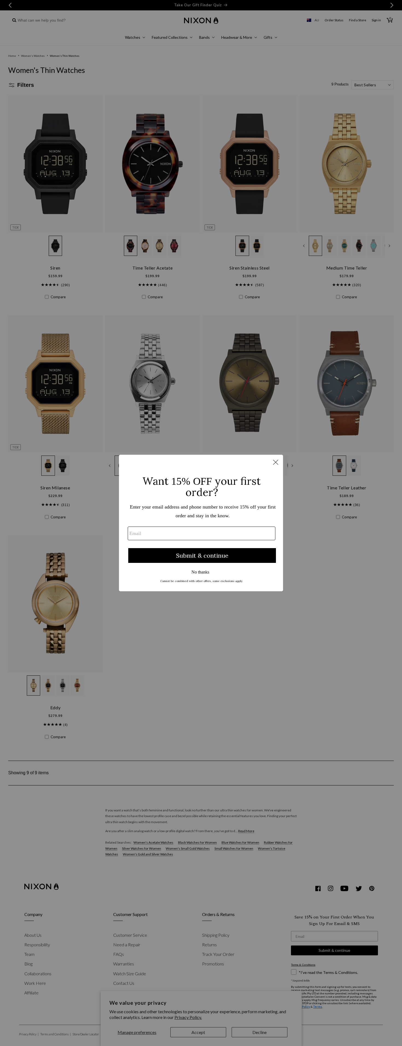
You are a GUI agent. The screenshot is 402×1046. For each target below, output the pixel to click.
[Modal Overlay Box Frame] (201, 523)
